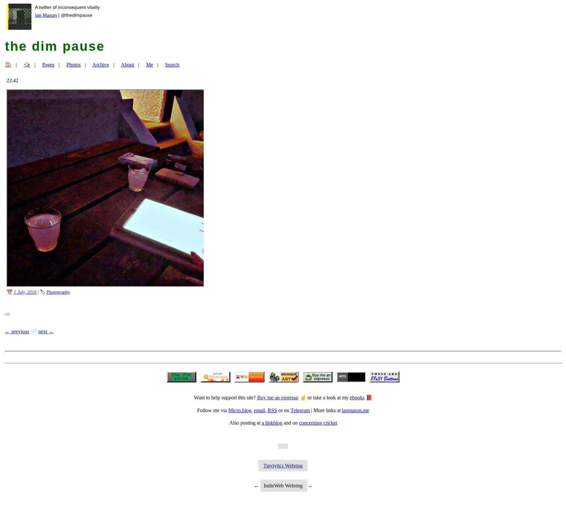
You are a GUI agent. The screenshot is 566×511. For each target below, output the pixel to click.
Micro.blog (239, 410)
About (127, 64)
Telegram (300, 410)
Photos (73, 64)
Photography (58, 292)
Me (149, 64)
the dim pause (55, 46)
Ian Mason (46, 15)
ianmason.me (355, 410)
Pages (48, 64)
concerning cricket (318, 423)
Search (172, 64)
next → (46, 331)
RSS (272, 410)
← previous (17, 331)
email (259, 410)
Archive (100, 64)
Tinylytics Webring (283, 465)
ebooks (357, 397)
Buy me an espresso (277, 397)
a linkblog (272, 423)
